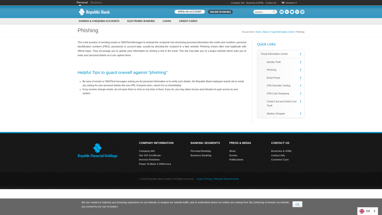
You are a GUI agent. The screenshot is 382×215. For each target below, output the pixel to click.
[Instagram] (297, 12)
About (265, 32)
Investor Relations (149, 159)
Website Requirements (226, 179)
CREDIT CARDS (188, 21)
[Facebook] (282, 12)
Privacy (208, 179)
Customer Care (280, 159)
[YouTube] (292, 12)
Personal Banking (201, 151)
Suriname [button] (290, 3)
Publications (236, 159)
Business (96, 2)
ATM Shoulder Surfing (278, 85)
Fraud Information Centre (282, 32)
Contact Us (270, 3)
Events (233, 155)
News (232, 151)
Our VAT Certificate (150, 155)
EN (368, 211)
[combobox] (367, 211)
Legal (200, 179)
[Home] (94, 11)
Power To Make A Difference (155, 164)
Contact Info (278, 155)
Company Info (238, 3)
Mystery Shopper (276, 113)
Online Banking (220, 12)
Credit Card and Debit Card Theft (281, 103)
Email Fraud (273, 77)
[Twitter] (287, 12)
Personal (83, 2)
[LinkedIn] (302, 12)
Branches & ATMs (255, 3)
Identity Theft (274, 62)
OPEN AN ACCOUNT (190, 11)
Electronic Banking (141, 21)
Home (258, 32)
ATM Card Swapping (278, 93)
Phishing (271, 69)
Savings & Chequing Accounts (99, 21)
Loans (167, 21)
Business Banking (201, 155)
